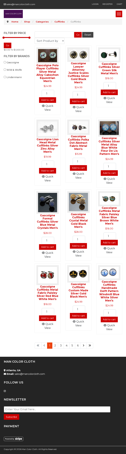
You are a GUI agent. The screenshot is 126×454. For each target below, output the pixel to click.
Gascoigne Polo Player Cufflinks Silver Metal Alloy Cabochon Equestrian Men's (47, 73)
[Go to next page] (83, 345)
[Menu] (119, 14)
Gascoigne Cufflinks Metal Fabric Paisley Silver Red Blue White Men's (47, 293)
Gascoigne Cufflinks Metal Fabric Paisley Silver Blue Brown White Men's (109, 215)
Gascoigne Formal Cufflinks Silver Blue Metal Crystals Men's (47, 222)
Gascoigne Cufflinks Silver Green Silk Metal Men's (109, 68)
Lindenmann (14, 77)
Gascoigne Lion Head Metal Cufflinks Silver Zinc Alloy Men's (48, 146)
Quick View (48, 107)
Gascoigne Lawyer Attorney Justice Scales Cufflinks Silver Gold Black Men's (78, 73)
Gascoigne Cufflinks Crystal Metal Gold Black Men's (78, 220)
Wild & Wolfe (14, 69)
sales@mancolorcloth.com (20, 4)
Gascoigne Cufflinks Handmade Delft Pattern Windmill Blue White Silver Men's (109, 291)
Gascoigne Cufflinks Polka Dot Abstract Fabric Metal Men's (78, 143)
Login (95, 4)
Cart (119, 4)
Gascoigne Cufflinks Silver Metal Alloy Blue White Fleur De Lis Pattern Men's (109, 146)
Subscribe (11, 416)
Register (108, 4)
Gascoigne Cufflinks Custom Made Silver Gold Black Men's (78, 290)
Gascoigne (12, 62)
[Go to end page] (89, 345)
